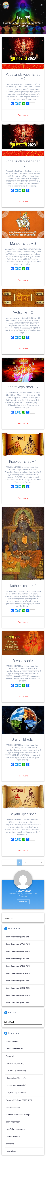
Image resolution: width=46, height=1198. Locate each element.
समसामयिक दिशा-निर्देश (13, 1136)
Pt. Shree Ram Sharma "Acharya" (18, 1115)
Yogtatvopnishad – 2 (23, 387)
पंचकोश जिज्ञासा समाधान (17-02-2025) (18, 1003)
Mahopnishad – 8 (23, 244)
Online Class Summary (14, 1049)
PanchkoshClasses (13, 1107)
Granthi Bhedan (23, 739)
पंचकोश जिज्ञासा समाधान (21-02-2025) (18, 973)
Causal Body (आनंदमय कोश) (16, 1071)
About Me (23, 901)
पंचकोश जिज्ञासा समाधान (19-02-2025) (18, 988)
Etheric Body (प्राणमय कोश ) (16, 1085)
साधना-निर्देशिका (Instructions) (15, 1129)
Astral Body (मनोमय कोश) (15, 1063)
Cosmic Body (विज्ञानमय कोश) (17, 1078)
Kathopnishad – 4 (23, 586)
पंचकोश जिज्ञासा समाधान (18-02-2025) (18, 995)
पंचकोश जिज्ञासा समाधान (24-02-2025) (18, 966)
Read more (23, 115)
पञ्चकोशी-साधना (12, 1151)
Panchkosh (10, 1056)
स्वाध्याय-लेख (10, 1144)
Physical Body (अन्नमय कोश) (16, 1093)
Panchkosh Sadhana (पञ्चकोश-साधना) (19, 1100)
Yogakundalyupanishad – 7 (23, 77)
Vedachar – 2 (23, 312)
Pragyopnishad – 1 (23, 462)
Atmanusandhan (12, 1041)
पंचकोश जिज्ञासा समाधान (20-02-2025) (18, 981)
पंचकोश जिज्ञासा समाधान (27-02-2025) (18, 944)
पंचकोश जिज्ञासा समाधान (13, 1122)
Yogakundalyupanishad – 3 (23, 163)
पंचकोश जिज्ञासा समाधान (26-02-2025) (18, 951)
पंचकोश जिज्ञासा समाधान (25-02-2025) (18, 959)
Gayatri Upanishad (23, 814)
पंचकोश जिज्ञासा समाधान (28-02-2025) (18, 937)
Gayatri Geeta (23, 660)
